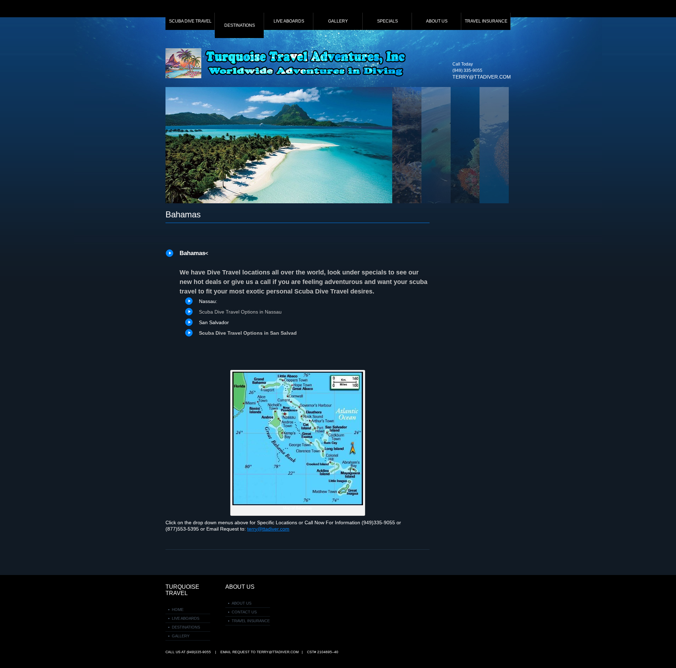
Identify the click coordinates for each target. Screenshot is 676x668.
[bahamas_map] (297, 375)
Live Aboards (289, 21)
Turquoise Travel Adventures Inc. (286, 63)
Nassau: (208, 301)
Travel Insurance (486, 21)
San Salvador (214, 322)
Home (177, 609)
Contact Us (244, 612)
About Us (436, 21)
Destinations (239, 25)
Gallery (338, 21)
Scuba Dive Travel (190, 21)
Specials (387, 21)
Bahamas (183, 214)
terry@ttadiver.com (481, 77)
